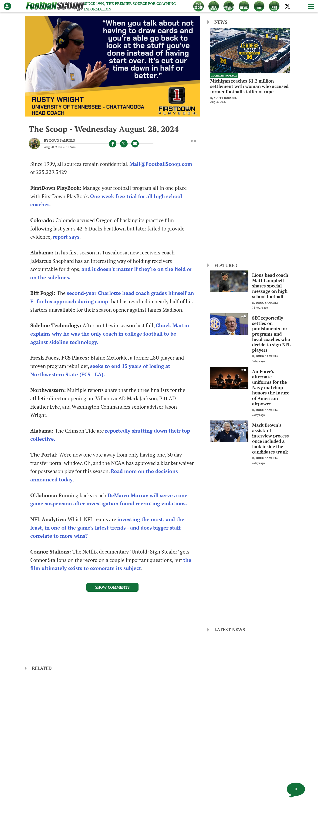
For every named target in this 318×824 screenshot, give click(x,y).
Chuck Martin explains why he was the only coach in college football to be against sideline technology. (109, 333)
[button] (310, 6)
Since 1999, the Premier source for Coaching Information (130, 6)
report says (66, 237)
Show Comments (112, 587)
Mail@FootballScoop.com (160, 164)
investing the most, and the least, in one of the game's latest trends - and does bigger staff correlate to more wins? (107, 527)
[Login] (8, 6)
